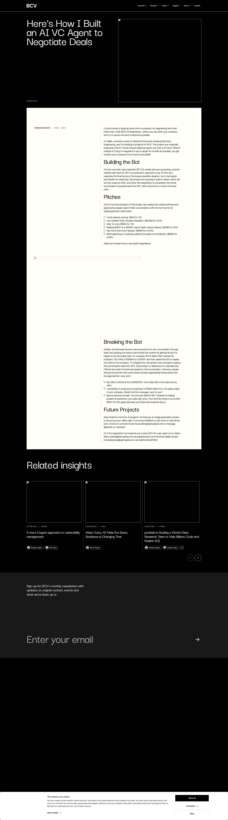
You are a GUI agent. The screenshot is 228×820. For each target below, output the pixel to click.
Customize (190, 806)
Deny (192, 814)
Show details (52, 813)
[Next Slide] (198, 558)
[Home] (32, 6)
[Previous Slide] (190, 558)
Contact (197, 6)
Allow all (192, 798)
